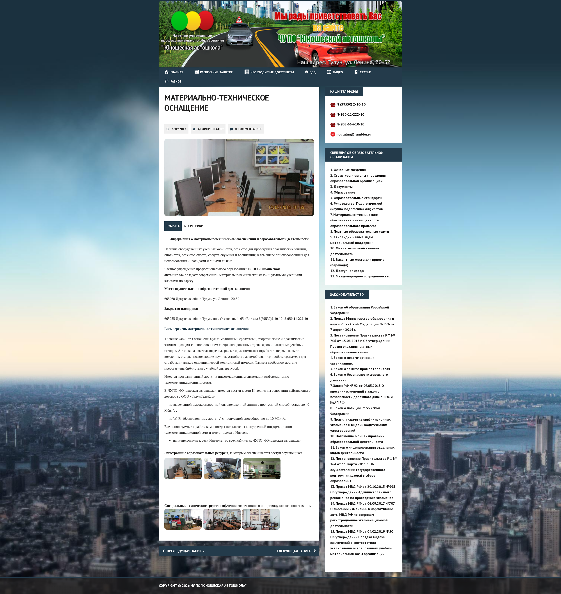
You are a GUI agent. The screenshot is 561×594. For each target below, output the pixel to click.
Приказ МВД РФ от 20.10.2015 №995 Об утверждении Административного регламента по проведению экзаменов (362, 492)
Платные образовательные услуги (361, 231)
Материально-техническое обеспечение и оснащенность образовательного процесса (354, 220)
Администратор (210, 129)
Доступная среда (350, 270)
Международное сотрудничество (363, 276)
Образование (344, 192)
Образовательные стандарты (358, 198)
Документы (343, 186)
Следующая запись (294, 551)
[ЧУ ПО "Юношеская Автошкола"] (280, 34)
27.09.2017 (178, 129)
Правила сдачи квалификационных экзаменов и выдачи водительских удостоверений (360, 425)
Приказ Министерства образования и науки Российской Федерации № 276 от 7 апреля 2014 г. (362, 324)
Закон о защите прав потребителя (362, 369)
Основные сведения (350, 169)
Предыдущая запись (185, 551)
